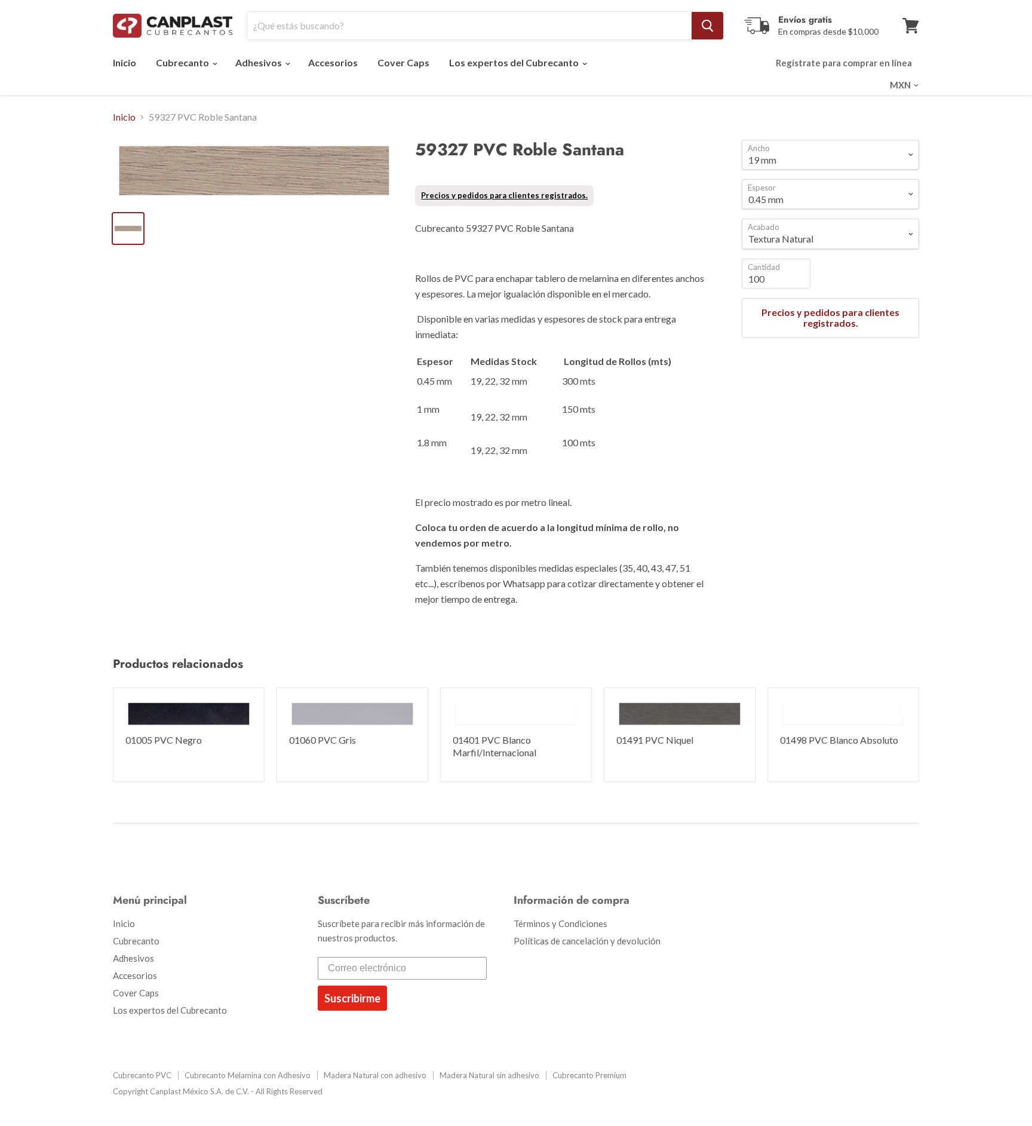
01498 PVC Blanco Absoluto (839, 739)
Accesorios (333, 62)
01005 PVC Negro (163, 739)
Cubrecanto (183, 62)
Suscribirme (352, 998)
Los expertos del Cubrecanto (514, 62)
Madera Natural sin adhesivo (489, 1075)
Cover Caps (403, 62)
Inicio (124, 62)
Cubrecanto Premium (589, 1075)
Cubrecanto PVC (142, 1075)
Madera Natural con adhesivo (375, 1075)
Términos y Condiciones (560, 923)
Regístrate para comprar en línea (844, 62)
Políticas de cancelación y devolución (587, 940)
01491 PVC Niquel (654, 739)
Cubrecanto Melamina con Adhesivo (248, 1075)
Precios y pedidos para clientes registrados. (504, 195)
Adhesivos (259, 62)
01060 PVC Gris (322, 739)
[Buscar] (707, 25)
